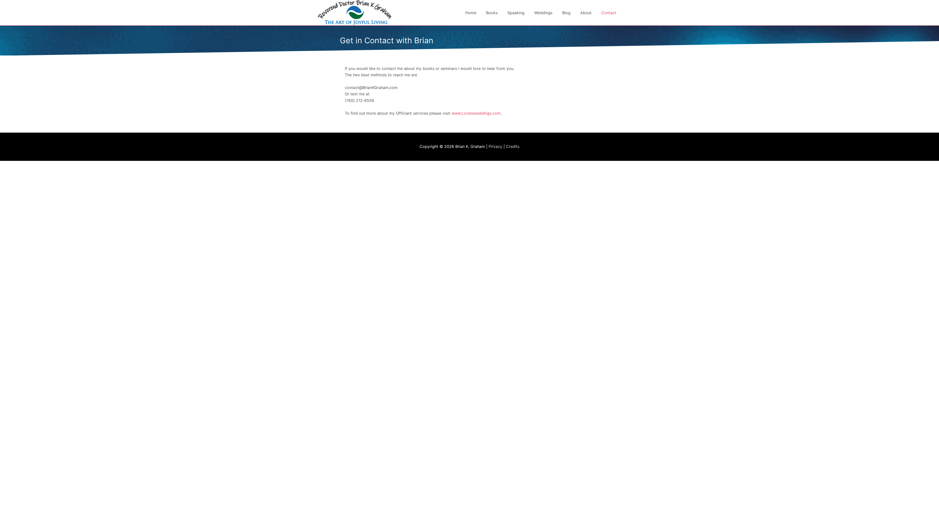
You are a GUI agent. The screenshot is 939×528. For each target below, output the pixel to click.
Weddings (543, 12)
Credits (512, 146)
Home (470, 12)
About (586, 12)
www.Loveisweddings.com (476, 113)
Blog (566, 12)
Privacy (495, 146)
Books (492, 12)
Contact (608, 12)
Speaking (516, 12)
